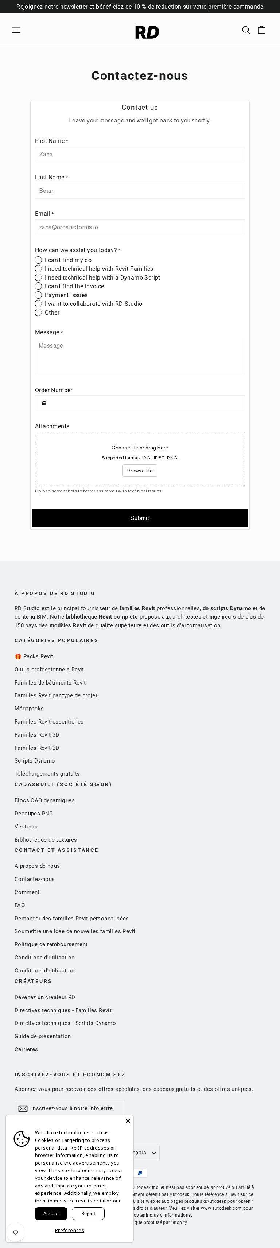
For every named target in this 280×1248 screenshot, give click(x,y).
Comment (27, 892)
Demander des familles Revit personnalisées (72, 918)
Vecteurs (26, 826)
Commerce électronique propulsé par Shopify (140, 1222)
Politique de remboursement (51, 944)
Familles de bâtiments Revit (50, 682)
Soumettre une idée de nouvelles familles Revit (75, 931)
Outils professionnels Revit (49, 669)
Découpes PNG (34, 813)
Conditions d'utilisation (45, 957)
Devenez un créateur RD (45, 997)
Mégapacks (29, 708)
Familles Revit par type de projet (56, 695)
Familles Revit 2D (37, 748)
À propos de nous (37, 866)
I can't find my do (68, 260)
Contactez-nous (35, 879)
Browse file (140, 470)
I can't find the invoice (74, 286)
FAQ (20, 905)
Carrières (26, 1049)
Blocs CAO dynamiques (45, 800)
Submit (140, 518)
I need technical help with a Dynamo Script (102, 277)
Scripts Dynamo (35, 760)
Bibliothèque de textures (46, 839)
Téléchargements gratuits (47, 774)
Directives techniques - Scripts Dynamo (65, 1023)
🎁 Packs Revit (34, 656)
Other (52, 312)
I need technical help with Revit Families (99, 268)
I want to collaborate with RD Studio (93, 303)
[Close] (128, 1120)
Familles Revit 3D (37, 735)
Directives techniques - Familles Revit (63, 1010)
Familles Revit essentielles (49, 721)
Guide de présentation (43, 1036)
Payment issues (66, 295)
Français (135, 1152)
